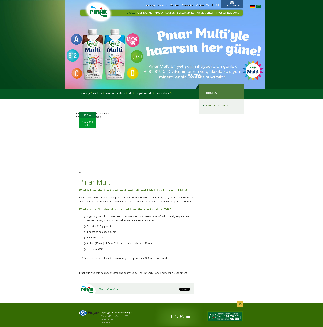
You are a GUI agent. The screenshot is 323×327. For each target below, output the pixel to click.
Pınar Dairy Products (115, 93)
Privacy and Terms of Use (110, 316)
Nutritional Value (87, 123)
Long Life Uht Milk (143, 93)
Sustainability (185, 12)
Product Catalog (164, 12)
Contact (200, 5)
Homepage (150, 5)
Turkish (209, 5)
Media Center (204, 12)
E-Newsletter (188, 5)
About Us (162, 5)
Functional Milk (162, 93)
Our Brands (144, 12)
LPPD (126, 316)
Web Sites (174, 5)
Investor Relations (227, 12)
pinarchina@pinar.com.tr (110, 322)
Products (129, 12)
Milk (130, 93)
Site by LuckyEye (107, 319)
